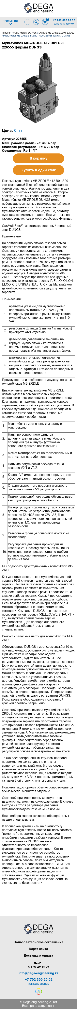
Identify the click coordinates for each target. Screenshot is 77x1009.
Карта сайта (38, 949)
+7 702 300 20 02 (64, 20)
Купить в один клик (39, 170)
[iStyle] (38, 993)
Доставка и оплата (38, 955)
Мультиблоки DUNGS (25, 32)
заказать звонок (64, 23)
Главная (6, 32)
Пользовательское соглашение (38, 942)
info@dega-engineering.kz (38, 973)
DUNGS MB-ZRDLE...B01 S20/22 (56, 32)
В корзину (38, 158)
